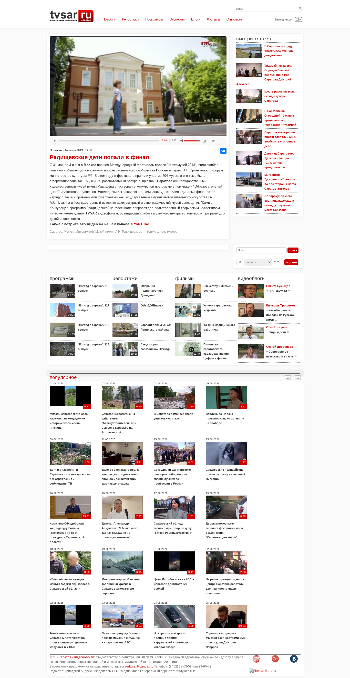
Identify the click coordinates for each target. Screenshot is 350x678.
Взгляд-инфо (283, 19)
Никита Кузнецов (278, 285)
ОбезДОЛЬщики (152, 305)
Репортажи (130, 19)
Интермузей (85, 231)
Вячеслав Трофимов (281, 305)
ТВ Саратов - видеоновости (74, 657)
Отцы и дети (277, 332)
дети (142, 231)
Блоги (195, 19)
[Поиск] (300, 9)
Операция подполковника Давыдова (152, 290)
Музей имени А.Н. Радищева (116, 231)
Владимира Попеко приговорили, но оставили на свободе (225, 418)
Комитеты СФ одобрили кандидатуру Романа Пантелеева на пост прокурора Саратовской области (67, 532)
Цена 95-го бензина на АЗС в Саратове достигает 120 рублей (174, 584)
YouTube (141, 224)
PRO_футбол (278, 290)
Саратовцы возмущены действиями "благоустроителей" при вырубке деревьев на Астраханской (119, 423)
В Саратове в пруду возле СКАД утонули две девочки (279, 51)
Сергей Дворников (279, 346)
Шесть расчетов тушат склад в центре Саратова (280, 96)
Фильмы (213, 19)
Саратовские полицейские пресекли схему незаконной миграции (225, 474)
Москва (69, 231)
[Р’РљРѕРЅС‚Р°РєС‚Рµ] (223, 151)
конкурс (152, 231)
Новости (108, 19)
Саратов (56, 231)
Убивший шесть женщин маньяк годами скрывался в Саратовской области (70, 584)
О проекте (234, 19)
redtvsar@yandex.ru (139, 666)
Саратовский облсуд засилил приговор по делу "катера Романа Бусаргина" (173, 528)
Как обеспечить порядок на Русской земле (280, 315)
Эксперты (177, 19)
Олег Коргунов (276, 327)
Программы (154, 19)
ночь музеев (168, 231)
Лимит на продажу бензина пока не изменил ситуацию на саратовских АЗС (121, 638)
